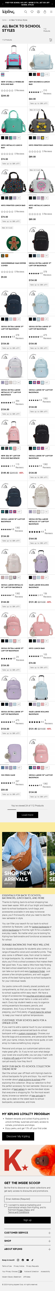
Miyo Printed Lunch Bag (41, 145)
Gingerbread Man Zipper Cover (13, 264)
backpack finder (37, 971)
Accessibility (45, 1272)
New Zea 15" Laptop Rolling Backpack (10, 457)
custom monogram (27, 1033)
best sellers (19, 1089)
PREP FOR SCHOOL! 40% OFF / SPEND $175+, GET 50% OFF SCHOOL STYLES (27, 4)
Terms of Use (7, 1266)
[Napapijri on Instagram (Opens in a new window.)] (18, 1260)
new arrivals (37, 1095)
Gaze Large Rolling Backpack (39, 586)
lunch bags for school (40, 1012)
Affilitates (26, 1277)
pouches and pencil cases (38, 996)
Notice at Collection (31, 1272)
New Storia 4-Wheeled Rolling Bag (12, 83)
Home (4, 20)
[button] (2, 75)
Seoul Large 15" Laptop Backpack (41, 391)
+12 (47, 74)
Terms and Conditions (18, 1212)
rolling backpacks (10, 930)
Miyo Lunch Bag (37, 648)
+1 (19, 448)
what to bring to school (29, 1079)
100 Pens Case (8, 775)
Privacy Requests (32, 1266)
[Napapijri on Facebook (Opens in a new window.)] (22, 1260)
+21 (47, 382)
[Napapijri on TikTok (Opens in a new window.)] (32, 1260)
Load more (27, 814)
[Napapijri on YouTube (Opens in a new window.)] (27, 1260)
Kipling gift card (12, 1058)
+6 (19, 138)
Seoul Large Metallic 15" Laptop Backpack (12, 586)
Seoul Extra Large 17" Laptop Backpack (40, 264)
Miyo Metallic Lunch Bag (11, 146)
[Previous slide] (3, 4)
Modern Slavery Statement (11, 1277)
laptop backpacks (40, 927)
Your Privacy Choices (9, 1272)
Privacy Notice (19, 1266)
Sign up (27, 1220)
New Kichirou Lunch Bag (39, 83)
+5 (46, 256)
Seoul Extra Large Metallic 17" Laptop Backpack (11, 392)
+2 (19, 382)
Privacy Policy (23, 1210)
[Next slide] (52, 4)
